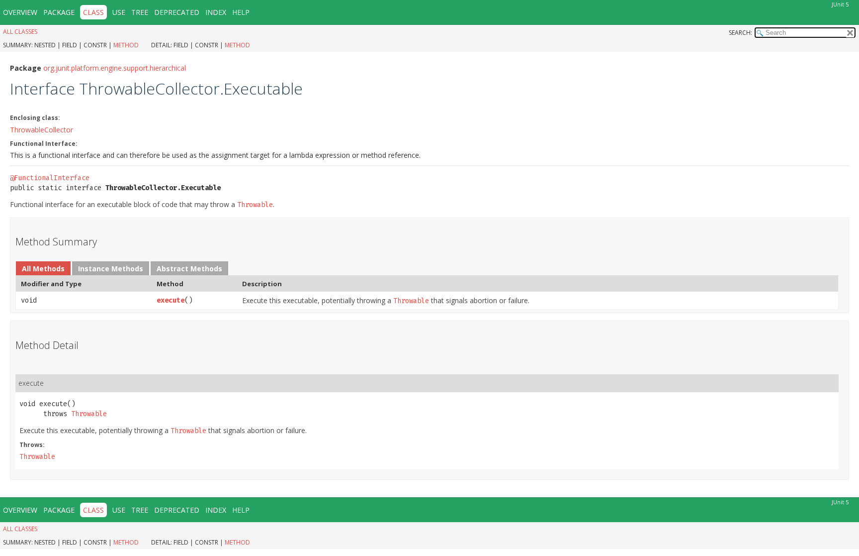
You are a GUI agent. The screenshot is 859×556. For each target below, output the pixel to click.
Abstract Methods (189, 268)
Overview (20, 12)
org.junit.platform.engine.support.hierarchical (114, 68)
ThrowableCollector (41, 129)
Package (59, 12)
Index (215, 12)
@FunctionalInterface (49, 178)
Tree (139, 12)
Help (241, 12)
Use (118, 12)
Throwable (89, 414)
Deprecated (176, 12)
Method (126, 45)
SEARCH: (740, 32)
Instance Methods (110, 268)
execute (170, 300)
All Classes (20, 31)
